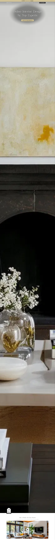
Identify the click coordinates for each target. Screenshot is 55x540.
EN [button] (46, 2)
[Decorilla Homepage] (9, 3)
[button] (27, 530)
